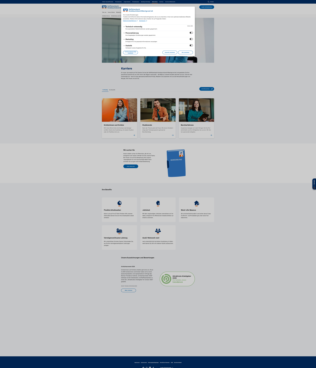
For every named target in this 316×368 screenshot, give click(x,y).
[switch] (191, 33)
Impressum (142, 21)
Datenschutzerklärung (129, 21)
